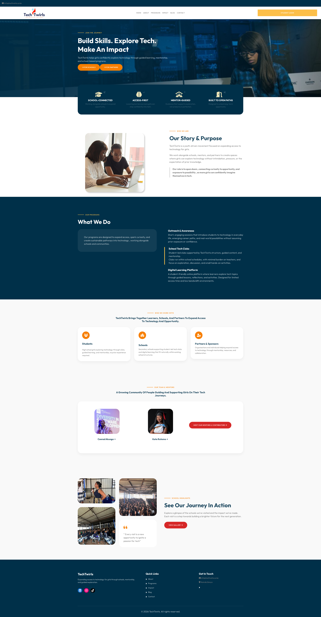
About (150, 579)
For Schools (89, 67)
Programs (152, 583)
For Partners (112, 67)
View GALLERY (175, 525)
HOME (138, 13)
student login (287, 13)
